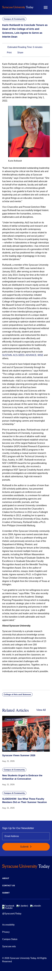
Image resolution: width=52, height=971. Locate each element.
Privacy (6, 932)
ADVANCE (31, 355)
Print (9, 52)
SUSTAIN (7, 355)
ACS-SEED (19, 355)
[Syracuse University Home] (17, 7)
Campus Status (9, 939)
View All (41, 709)
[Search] (37, 7)
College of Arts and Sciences (17, 694)
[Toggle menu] (45, 7)
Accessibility (8, 925)
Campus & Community (14, 19)
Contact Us (8, 885)
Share (20, 52)
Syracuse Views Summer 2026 (18, 755)
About (5, 878)
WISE (40, 355)
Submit (24, 846)
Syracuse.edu (9, 946)
